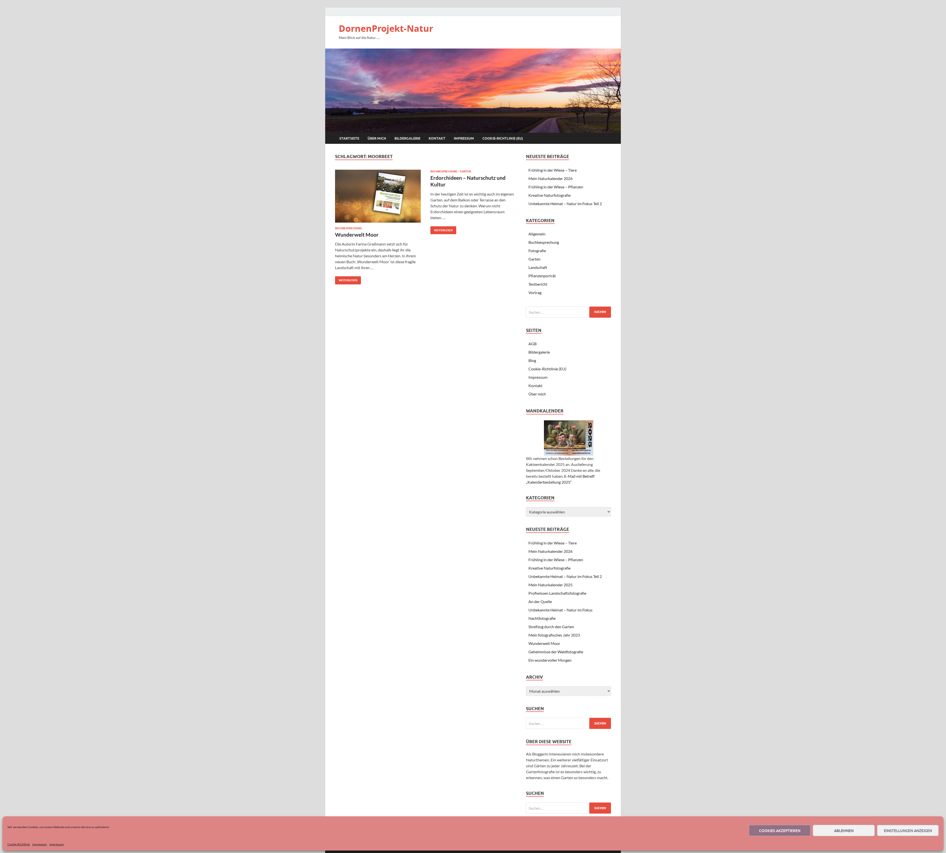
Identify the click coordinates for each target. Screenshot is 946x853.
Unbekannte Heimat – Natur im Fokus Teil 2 (565, 203)
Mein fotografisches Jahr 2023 (554, 635)
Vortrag (534, 292)
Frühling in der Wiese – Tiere (552, 170)
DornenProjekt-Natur (386, 28)
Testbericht (537, 284)
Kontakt (437, 138)
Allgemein (536, 233)
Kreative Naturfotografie (549, 195)
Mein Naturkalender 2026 (550, 178)
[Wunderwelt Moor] (378, 196)
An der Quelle (540, 601)
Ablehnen (844, 830)
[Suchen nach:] (568, 312)
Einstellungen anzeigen (908, 830)
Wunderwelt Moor (357, 234)
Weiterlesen (346, 279)
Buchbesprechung (348, 228)
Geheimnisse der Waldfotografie (555, 651)
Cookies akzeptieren (779, 830)
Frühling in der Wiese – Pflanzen (555, 186)
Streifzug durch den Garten (551, 626)
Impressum (39, 844)
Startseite (349, 138)
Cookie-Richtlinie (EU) (502, 138)
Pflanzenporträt (542, 275)
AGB (532, 343)
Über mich (377, 138)
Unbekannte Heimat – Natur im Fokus (560, 609)
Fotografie (537, 250)
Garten (465, 171)
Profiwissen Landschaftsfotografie (557, 593)
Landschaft (537, 267)
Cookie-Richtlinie (18, 844)
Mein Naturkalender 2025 (550, 584)
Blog (532, 360)
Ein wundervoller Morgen (550, 660)
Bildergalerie (407, 138)
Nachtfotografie (542, 618)
